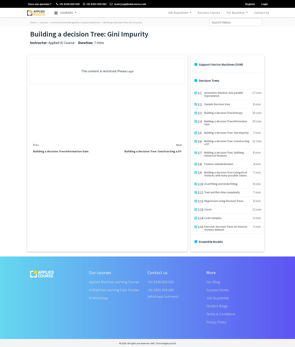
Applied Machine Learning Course (114, 282)
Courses (43, 22)
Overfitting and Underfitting (221, 183)
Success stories (217, 290)
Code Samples (213, 218)
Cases (208, 209)
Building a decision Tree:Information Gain (225, 123)
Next (179, 145)
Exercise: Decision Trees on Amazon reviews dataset (225, 228)
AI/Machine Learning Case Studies (114, 290)
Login (130, 71)
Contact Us (261, 12)
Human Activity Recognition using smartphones (75, 22)
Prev (36, 145)
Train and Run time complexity (222, 192)
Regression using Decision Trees (223, 201)
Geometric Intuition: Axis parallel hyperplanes (223, 94)
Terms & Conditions (220, 314)
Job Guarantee (178, 12)
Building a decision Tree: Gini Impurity (122, 22)
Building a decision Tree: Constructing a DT (226, 143)
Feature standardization (218, 164)
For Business (236, 12)
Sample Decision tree (217, 104)
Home (33, 22)
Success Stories (209, 12)
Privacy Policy (216, 322)
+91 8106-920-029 (161, 282)
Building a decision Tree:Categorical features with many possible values (225, 174)
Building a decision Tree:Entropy (223, 112)
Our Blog (213, 282)
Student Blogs (217, 306)
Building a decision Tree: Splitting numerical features (224, 154)
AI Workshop (98, 298)
